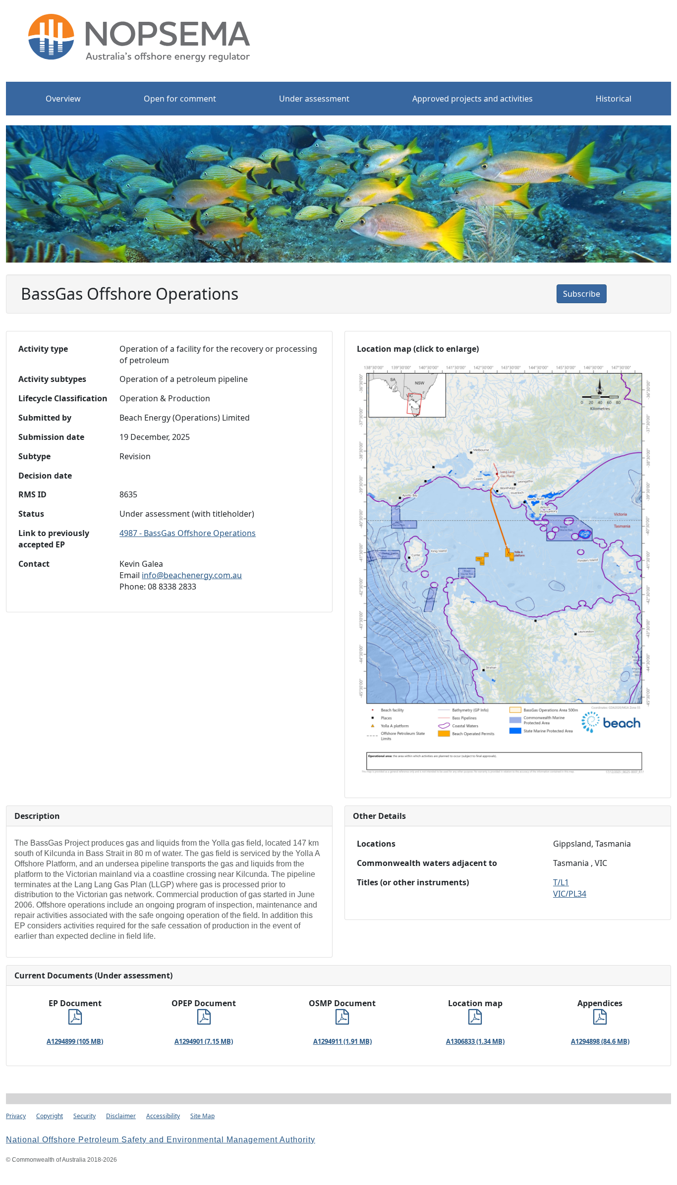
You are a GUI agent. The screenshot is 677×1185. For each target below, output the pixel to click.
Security (84, 1116)
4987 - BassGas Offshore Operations (187, 533)
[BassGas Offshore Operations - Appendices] (600, 1019)
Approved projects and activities (472, 98)
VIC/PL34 (569, 893)
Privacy (16, 1116)
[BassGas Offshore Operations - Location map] (475, 1019)
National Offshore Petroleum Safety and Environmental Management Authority (160, 1139)
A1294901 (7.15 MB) (203, 1041)
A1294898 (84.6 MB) (600, 1041)
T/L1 (561, 882)
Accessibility (163, 1116)
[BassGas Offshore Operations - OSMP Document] (342, 1019)
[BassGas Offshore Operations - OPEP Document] (204, 1019)
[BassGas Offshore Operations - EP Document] (75, 1019)
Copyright (49, 1116)
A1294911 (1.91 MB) (342, 1041)
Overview (63, 98)
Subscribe (581, 293)
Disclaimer (121, 1116)
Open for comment (180, 98)
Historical (613, 98)
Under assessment (314, 98)
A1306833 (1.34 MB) (475, 1041)
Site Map (202, 1116)
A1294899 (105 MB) (75, 1041)
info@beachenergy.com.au (192, 575)
